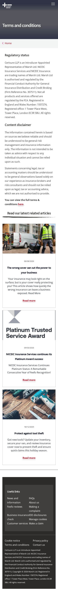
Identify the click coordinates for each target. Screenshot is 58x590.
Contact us (39, 544)
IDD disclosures (38, 515)
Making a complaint (34, 509)
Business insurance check (18, 517)
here (20, 204)
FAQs (32, 498)
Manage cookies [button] (38, 519)
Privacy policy (40, 540)
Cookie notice (12, 540)
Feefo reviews (14, 506)
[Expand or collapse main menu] (52, 3)
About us (34, 502)
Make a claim (36, 523)
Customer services (17, 523)
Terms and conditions (17, 544)
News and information (14, 500)
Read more (29, 300)
